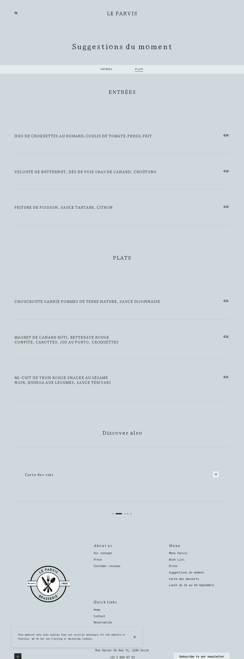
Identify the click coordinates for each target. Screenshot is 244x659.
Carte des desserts (184, 579)
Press (98, 560)
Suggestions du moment (186, 572)
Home (97, 610)
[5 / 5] (131, 513)
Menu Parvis (178, 553)
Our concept (103, 553)
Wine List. (177, 560)
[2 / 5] (119, 513)
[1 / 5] (113, 513)
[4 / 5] (127, 513)
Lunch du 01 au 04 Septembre (191, 585)
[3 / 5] (125, 513)
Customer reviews (107, 566)
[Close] (134, 637)
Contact (99, 616)
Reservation (103, 622)
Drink (173, 566)
